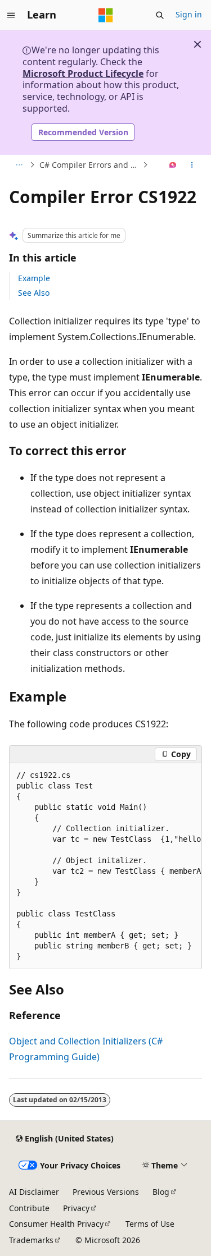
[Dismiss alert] (197, 44)
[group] (105, 866)
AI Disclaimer (34, 1191)
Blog (160, 1191)
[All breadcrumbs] (19, 165)
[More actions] (192, 165)
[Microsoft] (105, 15)
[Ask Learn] (173, 165)
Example (34, 278)
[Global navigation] (11, 15)
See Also (34, 292)
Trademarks (31, 1240)
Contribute (29, 1208)
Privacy (76, 1208)
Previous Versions (106, 1191)
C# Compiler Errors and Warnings (89, 164)
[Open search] (160, 15)
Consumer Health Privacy (56, 1223)
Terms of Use (149, 1223)
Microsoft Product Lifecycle (83, 73)
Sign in (189, 14)
